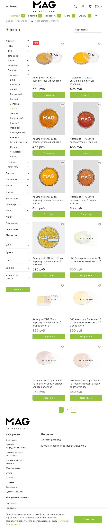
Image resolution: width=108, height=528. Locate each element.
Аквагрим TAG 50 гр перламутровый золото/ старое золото (46, 322)
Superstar (13, 65)
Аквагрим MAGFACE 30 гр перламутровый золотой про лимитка (47, 261)
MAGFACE (13, 166)
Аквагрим (15, 15)
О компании (11, 440)
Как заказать (11, 487)
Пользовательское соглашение (14, 454)
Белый (13, 89)
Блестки (32, 15)
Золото (14, 108)
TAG (10, 51)
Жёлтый (14, 113)
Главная (9, 20)
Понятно (88, 519)
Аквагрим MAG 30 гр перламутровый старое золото (83, 200)
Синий (13, 146)
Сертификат (12, 229)
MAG (10, 46)
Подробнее (86, 275)
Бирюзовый (16, 94)
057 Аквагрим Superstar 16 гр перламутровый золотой (85, 259)
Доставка (10, 482)
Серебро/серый (18, 142)
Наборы (12, 162)
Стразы (82, 15)
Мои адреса (11, 508)
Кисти (67, 15)
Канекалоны (12, 198)
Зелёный (14, 103)
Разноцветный (17, 132)
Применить (17, 289)
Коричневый (16, 118)
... (32, 20)
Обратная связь (13, 468)
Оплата (9, 473)
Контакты (10, 477)
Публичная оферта (14, 491)
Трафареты (50, 15)
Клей (8, 210)
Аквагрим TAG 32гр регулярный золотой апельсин (82, 81)
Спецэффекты (13, 204)
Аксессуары (12, 223)
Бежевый (15, 84)
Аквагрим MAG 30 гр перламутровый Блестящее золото (48, 200)
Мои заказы (11, 503)
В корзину (49, 94)
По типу (12, 70)
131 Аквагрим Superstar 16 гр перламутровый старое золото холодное (47, 383)
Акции (9, 216)
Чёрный (14, 156)
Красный (14, 122)
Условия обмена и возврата (14, 462)
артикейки (13, 55)
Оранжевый (16, 127)
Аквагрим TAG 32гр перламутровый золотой (46, 79)
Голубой (14, 99)
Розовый (14, 137)
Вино (12, 79)
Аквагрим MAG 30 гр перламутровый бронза (83, 140)
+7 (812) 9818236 (51, 440)
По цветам (42, 20)
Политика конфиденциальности (15, 446)
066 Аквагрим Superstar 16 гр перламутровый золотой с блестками (85, 322)
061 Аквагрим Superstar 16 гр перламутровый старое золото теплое (85, 383)
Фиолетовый (16, 151)
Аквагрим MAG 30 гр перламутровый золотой (46, 140)
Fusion (11, 60)
